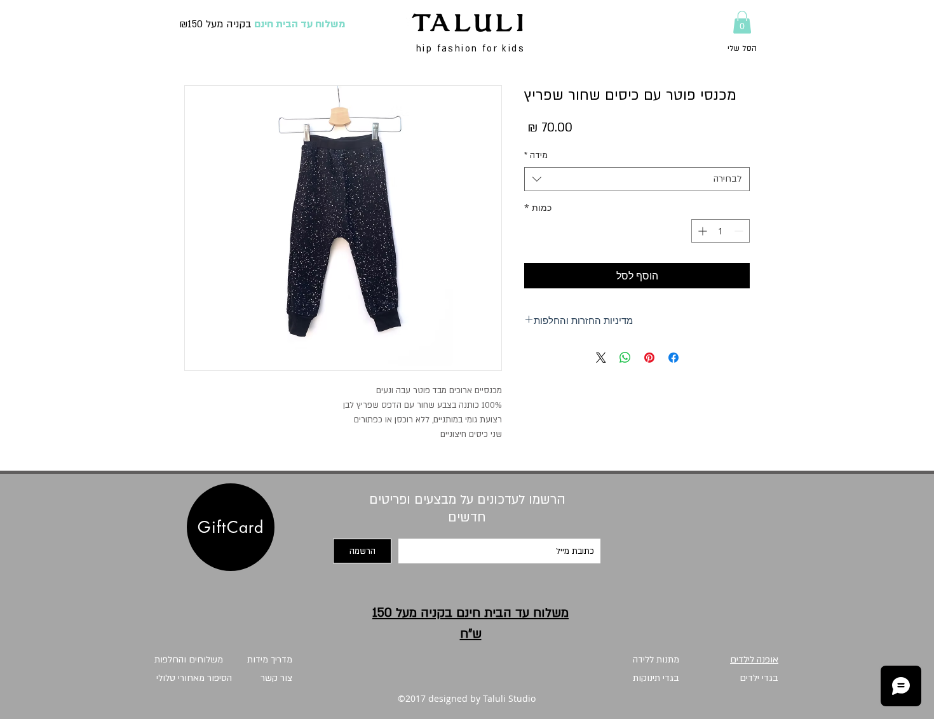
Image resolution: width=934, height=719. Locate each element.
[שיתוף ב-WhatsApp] (625, 357)
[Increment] (701, 231)
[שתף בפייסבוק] (673, 357)
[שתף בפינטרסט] (649, 357)
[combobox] (637, 179)
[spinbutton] (720, 231)
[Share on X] (601, 357)
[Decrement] (740, 231)
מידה (536, 155)
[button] (742, 22)
